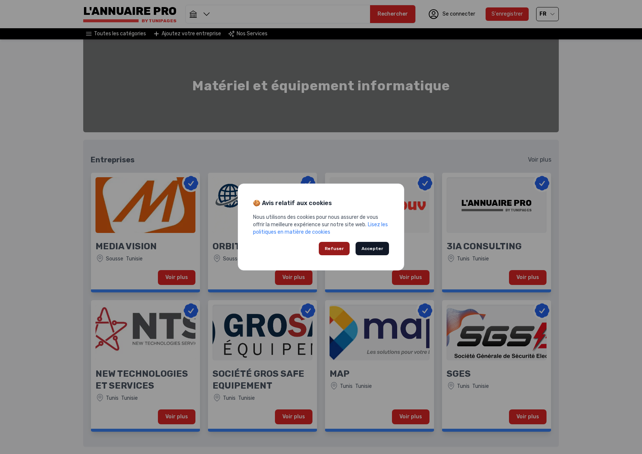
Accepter (372, 248)
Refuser (334, 248)
